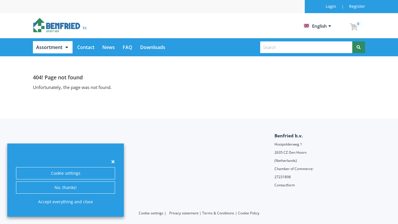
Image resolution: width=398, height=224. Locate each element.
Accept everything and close (65, 201)
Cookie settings (65, 173)
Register (357, 6)
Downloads (152, 47)
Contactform (284, 185)
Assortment (49, 47)
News (108, 47)
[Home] (61, 25)
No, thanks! (65, 187)
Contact (85, 47)
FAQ (127, 47)
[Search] (358, 47)
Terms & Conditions (218, 213)
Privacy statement (183, 213)
